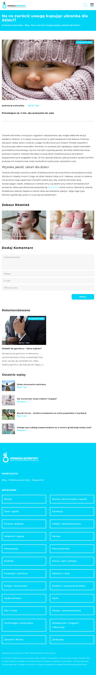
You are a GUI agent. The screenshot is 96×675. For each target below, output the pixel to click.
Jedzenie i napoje (14, 536)
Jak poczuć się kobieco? (16, 236)
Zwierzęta (58, 639)
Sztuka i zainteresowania (66, 610)
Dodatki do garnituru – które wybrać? (22, 348)
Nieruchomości (61, 548)
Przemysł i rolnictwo (16, 573)
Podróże (9, 561)
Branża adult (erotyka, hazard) (69, 499)
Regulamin (38, 480)
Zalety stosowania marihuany (31, 384)
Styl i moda (10, 610)
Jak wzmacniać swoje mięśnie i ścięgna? (37, 399)
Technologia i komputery (18, 623)
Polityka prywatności (19, 480)
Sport (55, 598)
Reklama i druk (61, 573)
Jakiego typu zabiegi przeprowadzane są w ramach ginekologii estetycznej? (54, 427)
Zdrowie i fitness (13, 639)
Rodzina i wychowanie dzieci (68, 585)
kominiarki (53, 187)
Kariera (56, 536)
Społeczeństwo (12, 598)
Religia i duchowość (15, 585)
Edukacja (57, 511)
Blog (4, 480)
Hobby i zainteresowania (66, 523)
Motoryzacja (11, 548)
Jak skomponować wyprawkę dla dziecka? (69, 234)
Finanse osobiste (14, 523)
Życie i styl (33, 105)
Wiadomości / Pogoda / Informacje (65, 625)
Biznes (8, 499)
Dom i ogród (11, 511)
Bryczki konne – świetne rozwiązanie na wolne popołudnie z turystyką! (51, 413)
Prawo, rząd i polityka (64, 561)
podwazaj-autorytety (13, 106)
